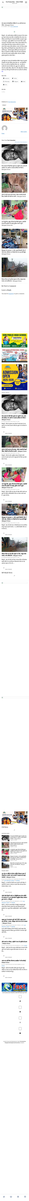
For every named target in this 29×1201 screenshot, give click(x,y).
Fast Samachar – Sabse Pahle (14, 2)
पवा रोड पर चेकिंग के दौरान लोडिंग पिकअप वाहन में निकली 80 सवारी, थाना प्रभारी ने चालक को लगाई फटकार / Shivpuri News (14, 875)
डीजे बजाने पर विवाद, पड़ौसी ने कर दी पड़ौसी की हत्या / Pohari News (14, 942)
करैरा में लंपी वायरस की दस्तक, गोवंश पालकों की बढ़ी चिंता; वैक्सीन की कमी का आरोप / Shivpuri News (14, 450)
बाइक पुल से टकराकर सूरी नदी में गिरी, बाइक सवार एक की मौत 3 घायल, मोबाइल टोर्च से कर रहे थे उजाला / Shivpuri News (14, 921)
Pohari (12, 880)
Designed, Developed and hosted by (12, 1042)
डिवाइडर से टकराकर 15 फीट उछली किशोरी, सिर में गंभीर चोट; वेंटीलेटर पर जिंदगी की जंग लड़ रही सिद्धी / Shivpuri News (14, 519)
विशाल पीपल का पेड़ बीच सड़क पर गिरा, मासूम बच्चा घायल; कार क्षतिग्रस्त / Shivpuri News (14, 554)
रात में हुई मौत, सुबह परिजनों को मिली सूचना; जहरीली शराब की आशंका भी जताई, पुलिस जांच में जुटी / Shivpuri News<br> (14, 485)
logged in (11, 293)
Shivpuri (18, 880)
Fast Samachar (14, 26)
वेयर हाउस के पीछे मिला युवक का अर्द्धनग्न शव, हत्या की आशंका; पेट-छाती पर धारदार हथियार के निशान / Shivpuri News (14, 417)
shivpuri (4, 105)
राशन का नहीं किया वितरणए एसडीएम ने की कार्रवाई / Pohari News (14, 961)
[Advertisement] (14, 313)
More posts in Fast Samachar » (21, 142)
